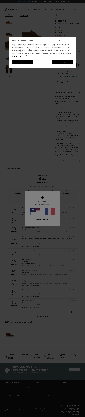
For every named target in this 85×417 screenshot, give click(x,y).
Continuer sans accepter (65, 40)
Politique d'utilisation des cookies (55, 55)
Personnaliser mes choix (22, 62)
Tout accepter (63, 62)
